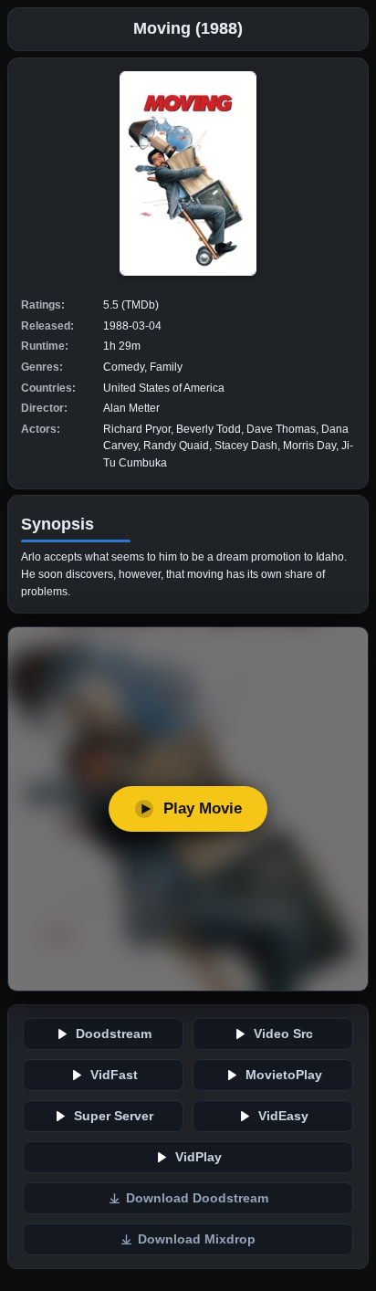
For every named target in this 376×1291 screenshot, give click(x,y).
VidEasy (283, 1116)
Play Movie (202, 808)
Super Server (113, 1116)
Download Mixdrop (197, 1239)
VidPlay (198, 1157)
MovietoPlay (283, 1075)
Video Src (283, 1034)
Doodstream (113, 1034)
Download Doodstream (197, 1198)
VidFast (114, 1075)
